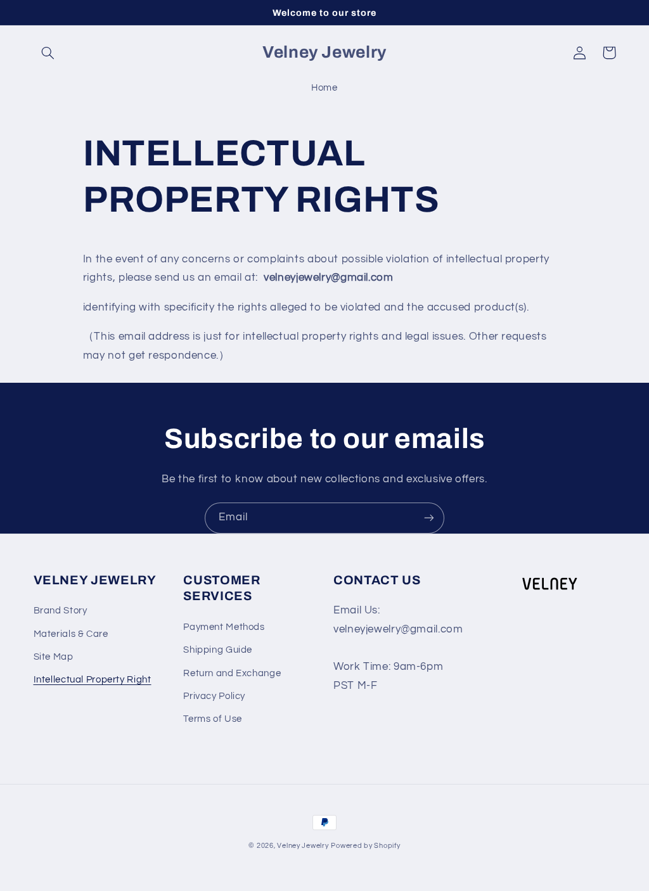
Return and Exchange (232, 673)
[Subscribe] (429, 518)
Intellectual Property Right (92, 679)
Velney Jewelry (302, 845)
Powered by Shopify (365, 845)
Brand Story (60, 610)
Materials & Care (71, 634)
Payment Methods (223, 627)
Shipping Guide (217, 650)
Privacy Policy (214, 696)
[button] (48, 52)
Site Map (54, 657)
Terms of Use (212, 719)
